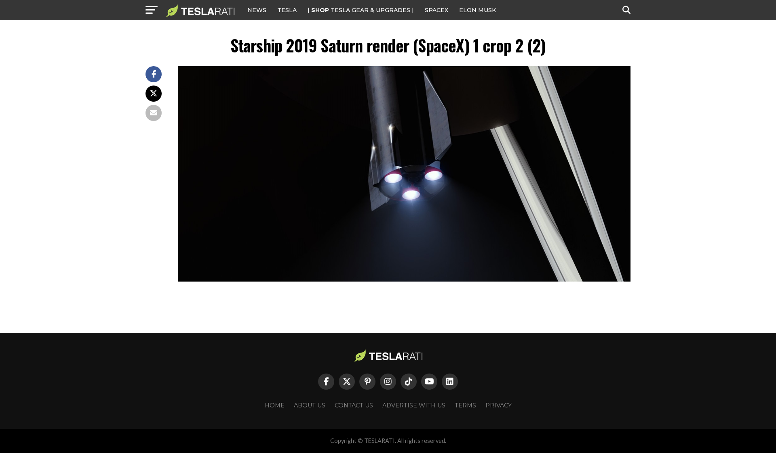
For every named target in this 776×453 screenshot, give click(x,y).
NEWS (256, 10)
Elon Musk (477, 10)
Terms (465, 405)
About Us (309, 405)
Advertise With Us (413, 405)
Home (275, 405)
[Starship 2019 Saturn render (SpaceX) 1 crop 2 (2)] (404, 279)
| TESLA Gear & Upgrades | (361, 10)
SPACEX (436, 10)
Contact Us (354, 405)
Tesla (287, 10)
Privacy (498, 405)
